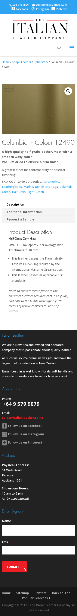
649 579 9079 (20, 5)
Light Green (35, 192)
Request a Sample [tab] (20, 219)
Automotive (51, 182)
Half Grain (19, 192)
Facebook (22, 9)
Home (6, 62)
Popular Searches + (36, 598)
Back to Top (61, 593)
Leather (26, 62)
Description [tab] (15, 204)
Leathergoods (12, 187)
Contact (40, 593)
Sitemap (22, 593)
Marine (28, 187)
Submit (13, 566)
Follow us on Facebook (25, 426)
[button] (68, 91)
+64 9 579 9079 (21, 403)
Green (6, 192)
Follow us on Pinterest (25, 442)
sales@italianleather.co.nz (22, 418)
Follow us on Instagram (26, 434)
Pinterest (62, 9)
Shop (15, 62)
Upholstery (41, 62)
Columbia (66, 187)
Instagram (42, 9)
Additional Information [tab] (24, 212)
